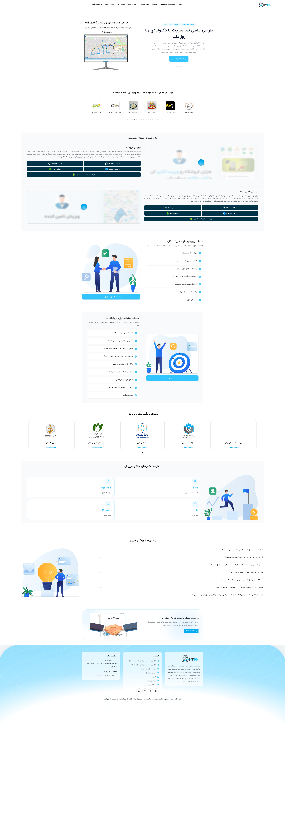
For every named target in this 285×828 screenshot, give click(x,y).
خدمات (154, 4)
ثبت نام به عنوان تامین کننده (111, 297)
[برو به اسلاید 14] (150, 119)
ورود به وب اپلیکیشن (168, 4)
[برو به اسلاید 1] (176, 66)
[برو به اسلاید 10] (143, 119)
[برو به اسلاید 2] (129, 119)
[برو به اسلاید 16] (154, 119)
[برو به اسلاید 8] (139, 119)
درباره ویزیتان (109, 4)
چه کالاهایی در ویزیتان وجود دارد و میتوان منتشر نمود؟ (242, 580)
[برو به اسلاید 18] (157, 119)
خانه (180, 4)
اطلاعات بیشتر (51, 447)
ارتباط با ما (121, 4)
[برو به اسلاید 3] (179, 66)
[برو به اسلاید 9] (141, 119)
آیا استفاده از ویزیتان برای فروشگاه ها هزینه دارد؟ (244, 557)
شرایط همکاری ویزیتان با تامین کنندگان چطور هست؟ (242, 550)
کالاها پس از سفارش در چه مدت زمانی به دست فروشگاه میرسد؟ (239, 587)
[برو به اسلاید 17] (155, 119)
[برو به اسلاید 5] (134, 119)
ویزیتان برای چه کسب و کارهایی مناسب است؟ (245, 572)
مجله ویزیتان (144, 4)
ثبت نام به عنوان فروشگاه (172, 378)
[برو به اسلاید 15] (152, 119)
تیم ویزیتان (132, 4)
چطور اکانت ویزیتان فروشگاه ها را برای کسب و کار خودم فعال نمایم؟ (237, 565)
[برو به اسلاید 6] (136, 119)
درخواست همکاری (96, 4)
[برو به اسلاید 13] (148, 119)
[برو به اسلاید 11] (145, 119)
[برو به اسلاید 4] (181, 66)
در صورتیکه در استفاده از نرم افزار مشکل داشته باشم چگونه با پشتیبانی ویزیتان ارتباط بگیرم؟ (227, 595)
